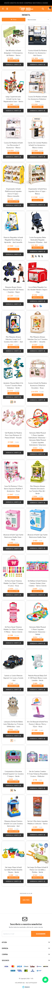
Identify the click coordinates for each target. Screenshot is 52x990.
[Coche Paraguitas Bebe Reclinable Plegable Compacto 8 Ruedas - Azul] (37, 222)
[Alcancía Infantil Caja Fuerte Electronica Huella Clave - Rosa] (13, 520)
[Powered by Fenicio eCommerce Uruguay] (26, 987)
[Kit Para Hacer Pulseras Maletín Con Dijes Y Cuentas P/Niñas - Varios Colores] (13, 612)
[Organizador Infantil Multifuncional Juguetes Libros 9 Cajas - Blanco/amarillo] (13, 174)
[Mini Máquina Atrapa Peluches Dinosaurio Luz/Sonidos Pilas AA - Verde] (37, 471)
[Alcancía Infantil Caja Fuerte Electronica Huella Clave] (37, 520)
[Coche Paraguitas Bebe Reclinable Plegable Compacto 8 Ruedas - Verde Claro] (42, 256)
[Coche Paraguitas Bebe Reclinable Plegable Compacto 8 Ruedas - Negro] (39, 256)
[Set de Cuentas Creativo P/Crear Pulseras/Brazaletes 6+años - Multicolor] (37, 756)
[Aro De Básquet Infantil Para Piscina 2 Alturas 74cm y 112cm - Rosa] (37, 707)
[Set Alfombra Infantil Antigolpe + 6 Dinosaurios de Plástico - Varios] (13, 35)
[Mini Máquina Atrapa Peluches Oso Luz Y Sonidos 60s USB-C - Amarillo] (37, 322)
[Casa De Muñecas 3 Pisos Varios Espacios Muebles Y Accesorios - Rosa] (13, 471)
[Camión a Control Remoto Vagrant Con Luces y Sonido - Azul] (13, 660)
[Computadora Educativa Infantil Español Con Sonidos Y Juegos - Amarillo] (15, 790)
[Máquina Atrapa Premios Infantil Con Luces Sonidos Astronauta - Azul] (13, 806)
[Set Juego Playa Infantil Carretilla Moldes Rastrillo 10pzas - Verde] (13, 852)
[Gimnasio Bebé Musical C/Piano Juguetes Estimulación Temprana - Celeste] (37, 612)
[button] (43, 9)
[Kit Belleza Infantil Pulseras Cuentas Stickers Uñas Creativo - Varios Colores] (37, 566)
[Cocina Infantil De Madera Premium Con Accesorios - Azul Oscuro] (37, 35)
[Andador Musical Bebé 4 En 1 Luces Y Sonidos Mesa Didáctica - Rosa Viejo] (15, 402)
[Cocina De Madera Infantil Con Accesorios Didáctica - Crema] (37, 82)
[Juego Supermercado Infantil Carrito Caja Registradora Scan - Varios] (13, 82)
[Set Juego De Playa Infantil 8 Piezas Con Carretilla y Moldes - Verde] (37, 852)
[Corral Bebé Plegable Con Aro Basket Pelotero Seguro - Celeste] (40, 306)
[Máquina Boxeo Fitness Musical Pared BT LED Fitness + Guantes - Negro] (13, 272)
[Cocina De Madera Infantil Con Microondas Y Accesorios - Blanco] (13, 128)
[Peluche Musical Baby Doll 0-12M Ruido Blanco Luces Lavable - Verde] (37, 660)
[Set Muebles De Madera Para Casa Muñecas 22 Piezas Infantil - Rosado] (13, 418)
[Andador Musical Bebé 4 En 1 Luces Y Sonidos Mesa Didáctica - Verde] (13, 368)
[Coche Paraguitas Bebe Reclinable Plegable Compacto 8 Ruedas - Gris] (36, 256)
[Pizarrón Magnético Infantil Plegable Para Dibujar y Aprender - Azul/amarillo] (13, 222)
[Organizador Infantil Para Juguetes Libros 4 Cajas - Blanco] (37, 174)
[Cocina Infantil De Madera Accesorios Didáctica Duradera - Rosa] (37, 368)
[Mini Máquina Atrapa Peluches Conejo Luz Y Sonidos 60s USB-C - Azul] (13, 322)
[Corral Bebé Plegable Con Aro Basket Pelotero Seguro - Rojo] (37, 272)
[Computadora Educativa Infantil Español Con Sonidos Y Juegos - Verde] (13, 756)
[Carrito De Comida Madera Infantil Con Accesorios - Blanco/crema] (37, 128)
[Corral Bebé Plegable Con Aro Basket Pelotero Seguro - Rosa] (37, 306)
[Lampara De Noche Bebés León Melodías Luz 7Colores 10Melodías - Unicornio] (15, 740)
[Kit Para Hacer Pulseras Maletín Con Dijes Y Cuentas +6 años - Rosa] (13, 566)
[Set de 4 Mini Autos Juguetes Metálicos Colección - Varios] (37, 806)
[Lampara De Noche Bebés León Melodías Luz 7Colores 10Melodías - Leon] (13, 707)
